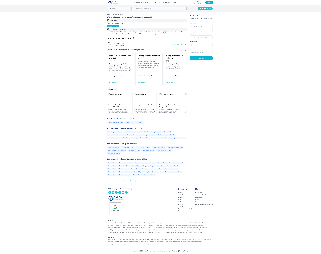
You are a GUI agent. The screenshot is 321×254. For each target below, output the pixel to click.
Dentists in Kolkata (159, 225)
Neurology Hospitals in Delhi (161, 241)
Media (180, 197)
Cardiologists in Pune (139, 230)
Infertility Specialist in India (164, 150)
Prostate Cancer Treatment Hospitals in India (136, 132)
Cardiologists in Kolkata (150, 230)
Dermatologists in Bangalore (144, 227)
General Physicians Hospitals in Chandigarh (120, 163)
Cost (154, 3)
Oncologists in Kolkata (126, 223)
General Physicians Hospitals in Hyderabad (120, 172)
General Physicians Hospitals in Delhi (145, 163)
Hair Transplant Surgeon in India (117, 150)
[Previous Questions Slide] (181, 50)
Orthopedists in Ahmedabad (126, 225)
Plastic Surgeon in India (143, 147)
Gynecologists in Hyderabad (114, 227)
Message (193, 23)
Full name (194, 41)
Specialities (181, 206)
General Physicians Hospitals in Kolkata (144, 175)
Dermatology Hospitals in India (145, 135)
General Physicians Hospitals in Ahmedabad (170, 163)
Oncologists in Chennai (151, 223)
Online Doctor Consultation (204, 204)
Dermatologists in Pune (171, 227)
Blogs (159, 3)
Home (109, 181)
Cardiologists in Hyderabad (164, 230)
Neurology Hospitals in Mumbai (146, 241)
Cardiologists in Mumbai (127, 230)
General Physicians (113, 26)
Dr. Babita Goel (119, 44)
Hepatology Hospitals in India (177, 138)
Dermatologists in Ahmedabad (130, 227)
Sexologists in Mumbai (189, 230)
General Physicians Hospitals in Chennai (165, 169)
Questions (116, 181)
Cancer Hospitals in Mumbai (114, 239)
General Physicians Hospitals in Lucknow (119, 175)
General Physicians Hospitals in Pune (118, 169)
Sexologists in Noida (113, 232)
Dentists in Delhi (138, 225)
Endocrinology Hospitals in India (165, 135)
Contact (180, 195)
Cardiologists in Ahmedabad (200, 227)
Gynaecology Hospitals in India (138, 138)
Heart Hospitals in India (114, 132)
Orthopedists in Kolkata (113, 225)
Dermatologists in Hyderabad (185, 227)
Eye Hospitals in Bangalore (154, 244)
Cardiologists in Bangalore (114, 230)
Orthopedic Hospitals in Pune (204, 239)
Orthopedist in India (113, 147)
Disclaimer (198, 197)
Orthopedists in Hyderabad (164, 223)
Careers (197, 202)
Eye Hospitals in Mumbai (129, 244)
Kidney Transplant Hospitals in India (161, 132)
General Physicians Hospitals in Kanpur (171, 172)
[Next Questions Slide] (185, 50)
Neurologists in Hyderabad (185, 232)
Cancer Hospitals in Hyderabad (143, 239)
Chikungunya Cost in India (115, 122)
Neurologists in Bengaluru (172, 232)
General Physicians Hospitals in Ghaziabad (146, 172)
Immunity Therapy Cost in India (134, 122)
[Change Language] (194, 3)
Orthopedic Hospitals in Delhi (115, 241)
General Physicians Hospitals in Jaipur (141, 169)
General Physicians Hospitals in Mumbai (167, 166)
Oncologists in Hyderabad (139, 223)
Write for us (199, 192)
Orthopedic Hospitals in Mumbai (189, 239)
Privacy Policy (183, 251)
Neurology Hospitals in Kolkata (115, 244)
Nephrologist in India (114, 153)
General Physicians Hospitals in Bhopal (143, 166)
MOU (197, 199)
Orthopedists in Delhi (200, 223)
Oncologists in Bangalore (114, 223)
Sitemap (180, 204)
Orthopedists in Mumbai (188, 223)
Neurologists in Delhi (197, 232)
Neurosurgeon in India (128, 147)
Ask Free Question (180, 44)
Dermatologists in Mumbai (159, 227)
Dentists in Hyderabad (170, 225)
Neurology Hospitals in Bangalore (193, 241)
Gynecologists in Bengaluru (182, 225)
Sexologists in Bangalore (148, 232)
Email (192, 49)
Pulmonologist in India (159, 147)
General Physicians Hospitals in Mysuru (119, 166)
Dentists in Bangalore (149, 225)
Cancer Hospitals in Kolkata (157, 239)
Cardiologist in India (134, 150)
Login (208, 2)
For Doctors (181, 202)
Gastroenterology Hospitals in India (118, 138)
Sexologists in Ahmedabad (135, 232)
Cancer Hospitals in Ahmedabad (172, 239)
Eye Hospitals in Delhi (142, 244)
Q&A (174, 3)
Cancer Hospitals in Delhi (128, 239)
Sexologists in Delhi (123, 232)
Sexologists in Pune (159, 232)
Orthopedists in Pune (176, 223)
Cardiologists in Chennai (177, 230)
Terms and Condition (201, 195)
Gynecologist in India (148, 150)
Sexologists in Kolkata (201, 230)
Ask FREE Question (205, 8)
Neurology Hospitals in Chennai (176, 241)
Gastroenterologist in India (175, 147)
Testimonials (167, 3)
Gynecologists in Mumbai (196, 225)
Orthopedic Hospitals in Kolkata (130, 241)
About (180, 192)
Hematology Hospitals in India (158, 138)
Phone (192, 34)
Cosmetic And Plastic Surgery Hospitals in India (121, 135)
